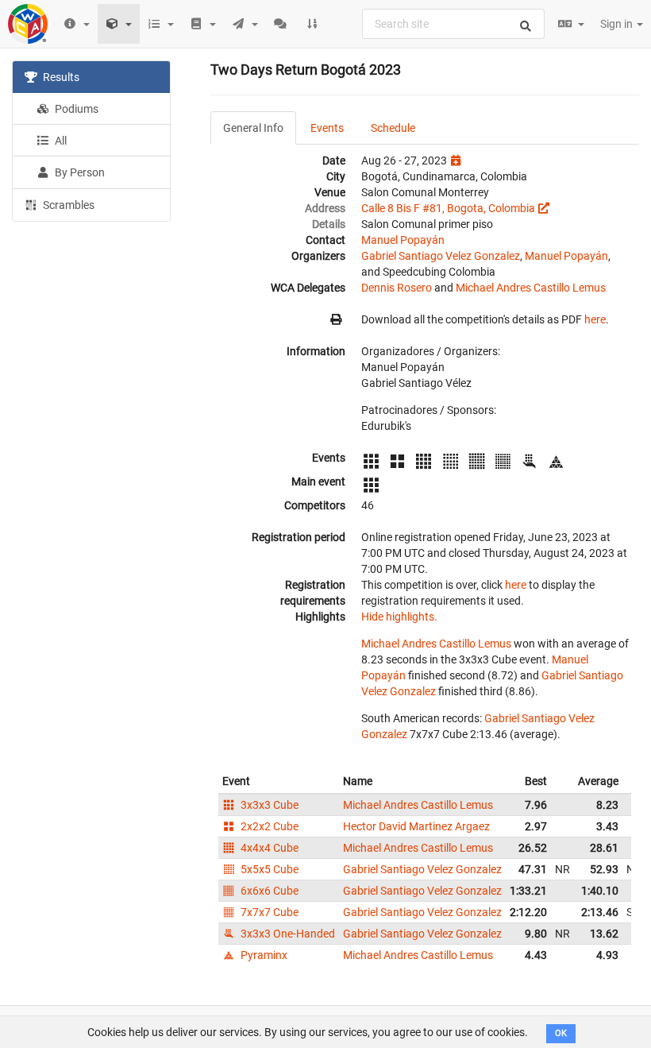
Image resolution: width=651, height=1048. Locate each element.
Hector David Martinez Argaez (416, 826)
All (59, 140)
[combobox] (453, 24)
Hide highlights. (399, 616)
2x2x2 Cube (268, 826)
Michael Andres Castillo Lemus (531, 287)
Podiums (75, 108)
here (595, 319)
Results (59, 77)
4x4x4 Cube (268, 847)
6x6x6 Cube (268, 890)
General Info (253, 128)
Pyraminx (262, 955)
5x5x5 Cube (268, 869)
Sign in (617, 23)
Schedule (393, 128)
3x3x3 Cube (268, 805)
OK (561, 1033)
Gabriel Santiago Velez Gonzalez (440, 255)
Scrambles (67, 205)
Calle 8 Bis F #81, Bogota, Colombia (448, 208)
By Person (78, 172)
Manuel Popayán (403, 240)
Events (327, 128)
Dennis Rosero (396, 287)
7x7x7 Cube (268, 912)
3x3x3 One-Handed (286, 933)
